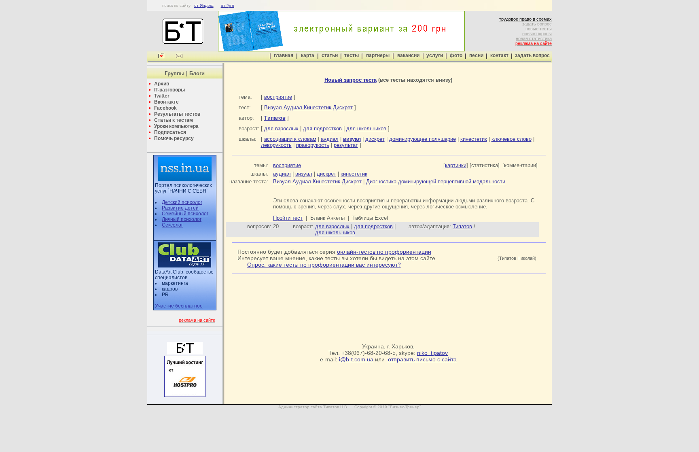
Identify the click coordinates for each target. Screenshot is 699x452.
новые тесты (538, 28)
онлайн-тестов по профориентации (384, 251)
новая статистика (534, 38)
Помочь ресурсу (174, 138)
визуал (303, 174)
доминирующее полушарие (422, 139)
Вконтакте (166, 102)
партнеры (378, 55)
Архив (161, 84)
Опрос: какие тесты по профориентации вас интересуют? (324, 264)
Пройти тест (288, 218)
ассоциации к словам (290, 139)
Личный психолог (181, 219)
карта (307, 55)
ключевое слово (511, 139)
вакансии (408, 55)
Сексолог (172, 225)
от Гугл (227, 5)
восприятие (278, 97)
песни (476, 55)
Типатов (462, 226)
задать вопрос (537, 23)
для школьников (366, 128)
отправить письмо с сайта (422, 359)
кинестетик (473, 139)
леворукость (276, 145)
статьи (330, 55)
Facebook (165, 108)
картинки (455, 165)
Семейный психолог (185, 213)
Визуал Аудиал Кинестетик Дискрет (308, 107)
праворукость (312, 145)
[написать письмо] (179, 56)
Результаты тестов (177, 114)
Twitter (161, 96)
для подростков (322, 128)
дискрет (375, 139)
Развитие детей (180, 208)
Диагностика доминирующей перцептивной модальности (435, 181)
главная (283, 55)
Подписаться (170, 132)
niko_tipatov (432, 353)
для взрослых (281, 128)
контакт (499, 55)
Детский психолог (182, 202)
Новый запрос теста (350, 80)
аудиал (330, 139)
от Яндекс (204, 5)
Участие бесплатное (179, 306)
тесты (351, 55)
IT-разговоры (169, 90)
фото (456, 55)
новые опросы (537, 33)
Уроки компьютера (176, 126)
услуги (434, 55)
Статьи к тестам (173, 120)
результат (346, 145)
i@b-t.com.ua (356, 359)
